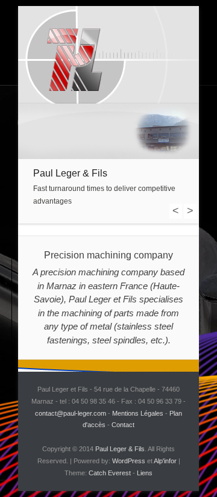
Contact (123, 424)
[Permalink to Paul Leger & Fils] (108, 131)
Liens (145, 473)
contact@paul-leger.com (70, 413)
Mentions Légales (137, 413)
